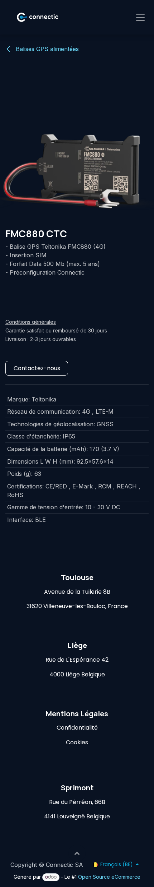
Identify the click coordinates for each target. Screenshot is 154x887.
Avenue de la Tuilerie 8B (77, 592)
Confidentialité (77, 727)
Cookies (77, 742)
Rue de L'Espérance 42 (77, 660)
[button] (77, 853)
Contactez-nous (37, 368)
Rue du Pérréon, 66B (77, 802)
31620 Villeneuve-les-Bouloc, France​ (77, 606)
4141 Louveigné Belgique (77, 816)
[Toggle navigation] (140, 17)
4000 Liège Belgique (77, 674)
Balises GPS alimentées (46, 48)
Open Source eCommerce (109, 877)
